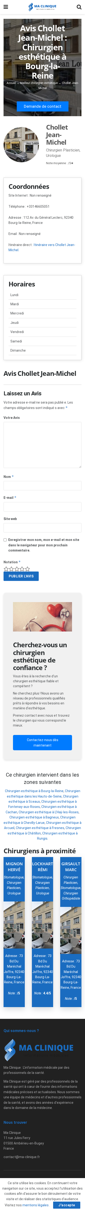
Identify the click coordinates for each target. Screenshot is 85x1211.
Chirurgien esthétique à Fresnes (40, 828)
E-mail (10, 497)
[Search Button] (79, 7)
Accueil (11, 83)
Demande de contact (42, 106)
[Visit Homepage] (42, 7)
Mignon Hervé (14, 866)
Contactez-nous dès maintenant (42, 742)
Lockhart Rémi (42, 866)
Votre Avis (12, 418)
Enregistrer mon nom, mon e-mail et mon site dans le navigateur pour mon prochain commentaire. (43, 545)
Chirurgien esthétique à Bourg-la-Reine (34, 791)
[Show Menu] (6, 7)
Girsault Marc (70, 866)
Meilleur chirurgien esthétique (39, 83)
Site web (10, 519)
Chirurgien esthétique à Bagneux (34, 817)
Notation (12, 562)
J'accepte (66, 1205)
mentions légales (35, 1205)
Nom (9, 476)
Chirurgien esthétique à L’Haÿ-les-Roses (49, 812)
